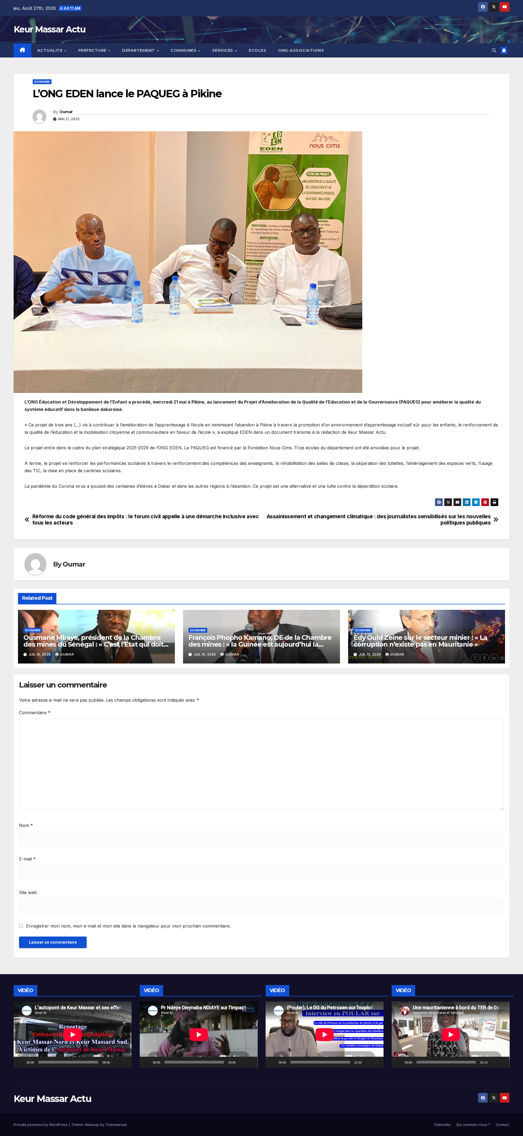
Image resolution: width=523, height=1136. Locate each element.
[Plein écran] (124, 1062)
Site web (28, 892)
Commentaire (34, 712)
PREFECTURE (93, 50)
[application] (73, 1034)
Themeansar (116, 1124)
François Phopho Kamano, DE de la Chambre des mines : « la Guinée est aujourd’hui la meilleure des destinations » (260, 644)
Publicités (442, 1124)
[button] (494, 50)
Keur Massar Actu (49, 29)
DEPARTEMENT (139, 50)
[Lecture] (20, 1062)
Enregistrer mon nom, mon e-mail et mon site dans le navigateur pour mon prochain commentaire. (128, 926)
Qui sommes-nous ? (473, 1124)
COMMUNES (184, 50)
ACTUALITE (50, 50)
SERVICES (223, 50)
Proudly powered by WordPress (41, 1124)
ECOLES (257, 50)
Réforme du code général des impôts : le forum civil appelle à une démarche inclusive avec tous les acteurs (145, 519)
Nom (26, 825)
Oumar (66, 111)
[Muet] (115, 1062)
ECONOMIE (42, 81)
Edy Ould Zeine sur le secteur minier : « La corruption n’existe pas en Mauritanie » (420, 641)
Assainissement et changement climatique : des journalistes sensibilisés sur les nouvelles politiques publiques (379, 519)
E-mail (27, 859)
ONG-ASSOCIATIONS (301, 50)
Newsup (92, 1124)
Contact (502, 1124)
